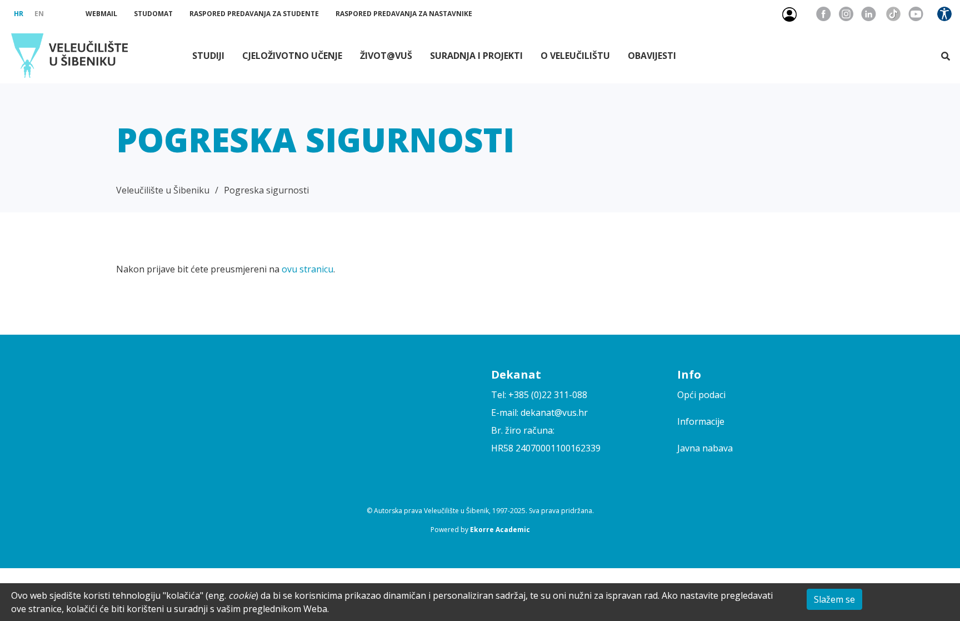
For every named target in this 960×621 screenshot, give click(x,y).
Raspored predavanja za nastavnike (404, 13)
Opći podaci (701, 395)
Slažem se (834, 599)
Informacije (700, 421)
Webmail (101, 13)
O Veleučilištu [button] (575, 55)
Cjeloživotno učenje (292, 55)
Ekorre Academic (500, 529)
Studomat (153, 13)
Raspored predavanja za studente (254, 13)
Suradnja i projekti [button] (476, 55)
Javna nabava (705, 448)
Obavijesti (652, 55)
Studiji (208, 55)
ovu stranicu (307, 269)
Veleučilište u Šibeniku (162, 190)
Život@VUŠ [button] (386, 55)
